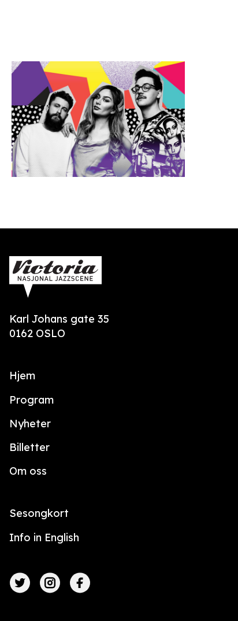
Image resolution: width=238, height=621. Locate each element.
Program (31, 399)
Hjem (22, 375)
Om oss (28, 471)
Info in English (44, 537)
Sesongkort (39, 513)
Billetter (29, 447)
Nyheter (30, 423)
